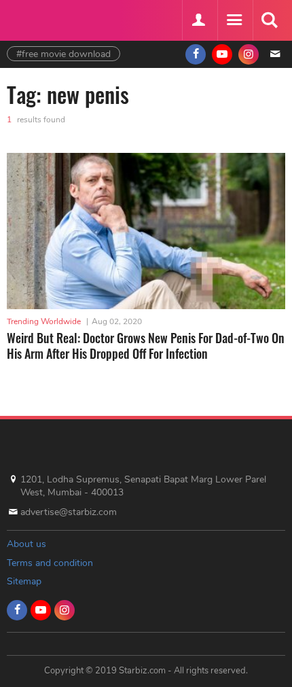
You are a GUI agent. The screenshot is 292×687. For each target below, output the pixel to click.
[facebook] (195, 54)
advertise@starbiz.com (68, 512)
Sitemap (24, 581)
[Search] (269, 20)
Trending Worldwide (44, 321)
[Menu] (233, 20)
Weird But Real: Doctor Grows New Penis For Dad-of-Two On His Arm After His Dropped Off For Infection (146, 345)
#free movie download (63, 54)
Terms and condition (50, 563)
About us (26, 544)
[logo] (41, 18)
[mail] (275, 54)
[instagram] (248, 54)
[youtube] (222, 54)
